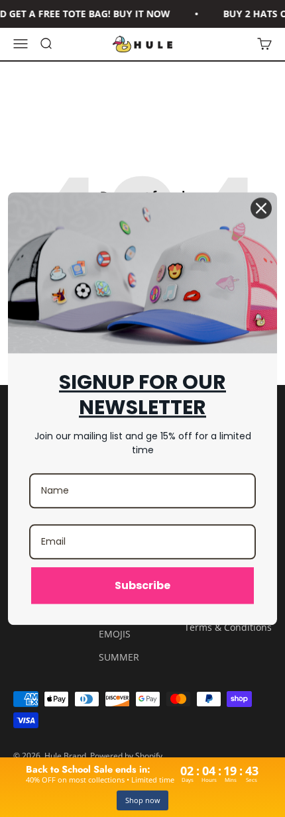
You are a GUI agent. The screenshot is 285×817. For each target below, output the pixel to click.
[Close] (261, 208)
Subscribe (142, 585)
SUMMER (119, 657)
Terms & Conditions (228, 627)
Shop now (142, 800)
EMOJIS (115, 633)
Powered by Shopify (126, 755)
